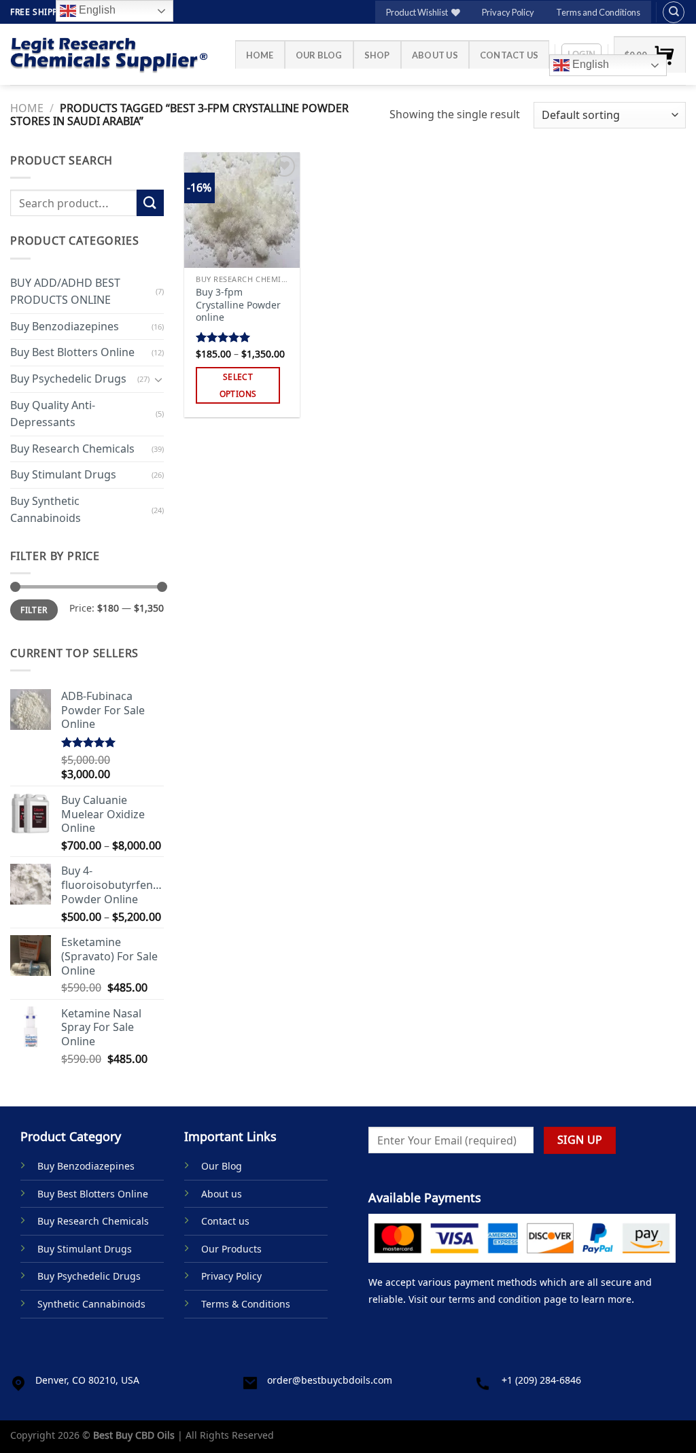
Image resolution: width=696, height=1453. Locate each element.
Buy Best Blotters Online (72, 352)
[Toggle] (158, 378)
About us (435, 55)
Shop (377, 55)
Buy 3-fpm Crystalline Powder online (238, 304)
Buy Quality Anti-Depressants (52, 413)
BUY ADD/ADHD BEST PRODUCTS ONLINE (65, 291)
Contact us (509, 55)
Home (260, 55)
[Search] (673, 12)
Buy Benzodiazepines (64, 326)
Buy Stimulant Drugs (63, 474)
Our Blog (319, 55)
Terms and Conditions (598, 12)
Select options (238, 385)
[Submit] (150, 203)
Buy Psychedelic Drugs (68, 378)
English (589, 64)
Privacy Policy (508, 12)
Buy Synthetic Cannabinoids (45, 509)
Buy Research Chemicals (72, 448)
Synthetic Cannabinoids (91, 1303)
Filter (33, 609)
